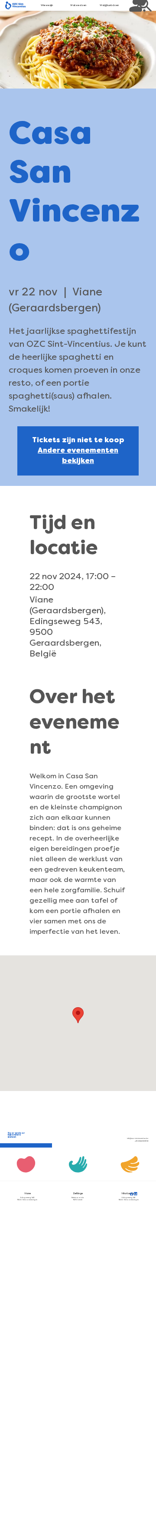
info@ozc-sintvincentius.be (137, 1138)
